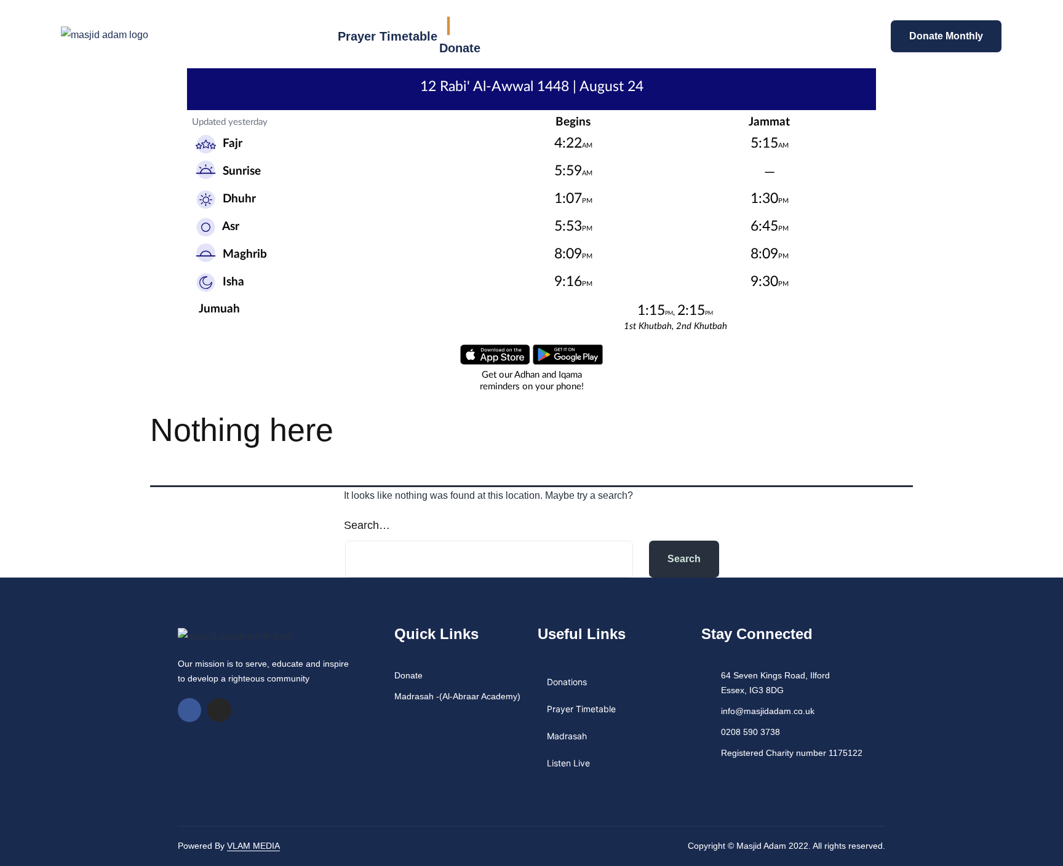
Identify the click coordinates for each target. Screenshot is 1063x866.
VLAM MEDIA (253, 846)
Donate (459, 48)
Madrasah (567, 736)
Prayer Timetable (387, 36)
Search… (367, 525)
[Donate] (448, 26)
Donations (567, 682)
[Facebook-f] (189, 709)
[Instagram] (219, 709)
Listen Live (568, 763)
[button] (800, 35)
